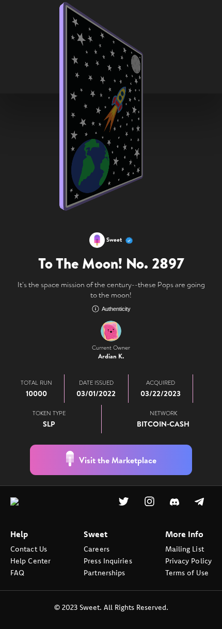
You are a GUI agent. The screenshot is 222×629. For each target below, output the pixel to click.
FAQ (17, 588)
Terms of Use (187, 588)
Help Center (30, 576)
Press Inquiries (108, 576)
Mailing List (184, 564)
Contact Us (28, 564)
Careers (96, 564)
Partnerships (104, 588)
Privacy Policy (188, 576)
